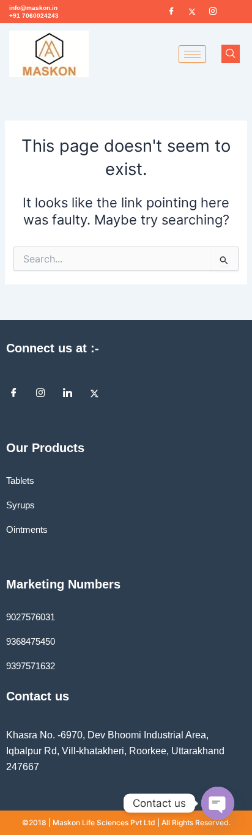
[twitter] (99, 393)
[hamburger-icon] (192, 54)
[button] (230, 54)
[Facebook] (171, 11)
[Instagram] (45, 393)
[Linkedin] (72, 393)
